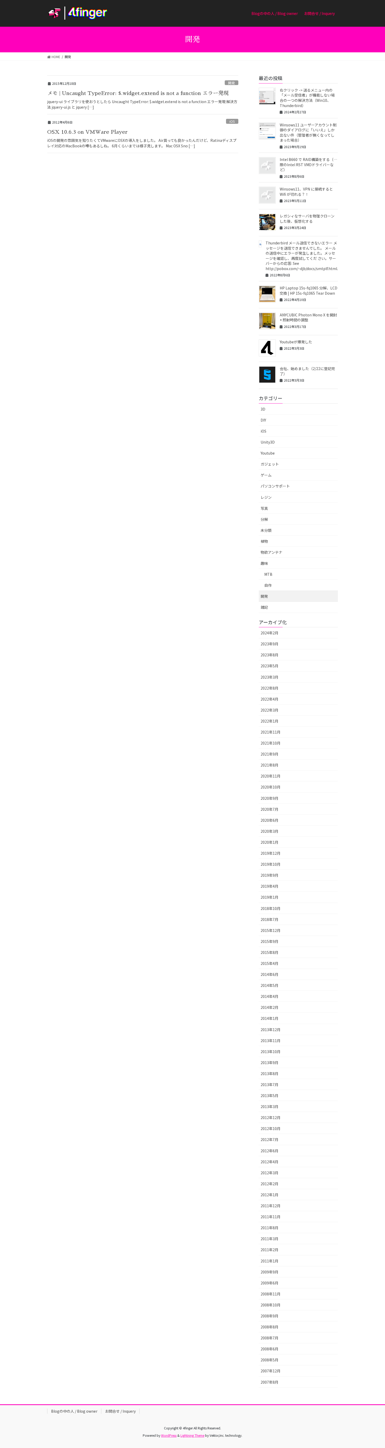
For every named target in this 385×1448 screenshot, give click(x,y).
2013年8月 (269, 1073)
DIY (263, 420)
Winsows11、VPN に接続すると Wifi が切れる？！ (306, 191)
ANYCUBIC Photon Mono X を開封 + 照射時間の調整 (308, 317)
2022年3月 (269, 710)
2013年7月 (269, 1084)
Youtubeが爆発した (296, 341)
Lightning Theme (192, 1435)
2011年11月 (270, 1216)
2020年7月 (269, 809)
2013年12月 (270, 1029)
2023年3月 (269, 677)
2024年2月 (269, 632)
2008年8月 (269, 1326)
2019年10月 (270, 864)
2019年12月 (270, 853)
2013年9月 (269, 1062)
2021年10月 (270, 743)
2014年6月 (269, 974)
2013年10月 (270, 1051)
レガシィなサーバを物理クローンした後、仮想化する (307, 218)
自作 (268, 585)
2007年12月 (270, 1370)
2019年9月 (269, 875)
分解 (264, 519)
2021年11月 (270, 732)
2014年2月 (269, 1007)
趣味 (264, 563)
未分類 (266, 530)
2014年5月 (269, 985)
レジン (266, 497)
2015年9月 (269, 941)
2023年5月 (269, 665)
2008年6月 (269, 1348)
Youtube (268, 453)
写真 (264, 508)
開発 (231, 82)
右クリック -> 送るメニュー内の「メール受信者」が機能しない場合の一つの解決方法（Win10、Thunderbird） (307, 97)
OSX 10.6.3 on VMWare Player (87, 132)
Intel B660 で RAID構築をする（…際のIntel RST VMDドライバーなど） (308, 164)
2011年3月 (269, 1238)
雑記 (264, 607)
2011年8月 (269, 1227)
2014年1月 (269, 1018)
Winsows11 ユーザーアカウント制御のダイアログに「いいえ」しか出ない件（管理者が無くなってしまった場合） (308, 132)
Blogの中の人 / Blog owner (74, 1411)
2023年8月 (269, 654)
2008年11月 (270, 1293)
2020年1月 (269, 842)
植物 (264, 541)
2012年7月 (269, 1139)
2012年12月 (270, 1117)
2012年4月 (269, 1161)
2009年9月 (269, 1271)
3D (263, 409)
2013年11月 (270, 1040)
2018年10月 (270, 908)
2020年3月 (269, 831)
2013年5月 (269, 1095)
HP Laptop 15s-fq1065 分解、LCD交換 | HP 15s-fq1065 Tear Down (308, 290)
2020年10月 (270, 787)
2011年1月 (269, 1260)
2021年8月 (269, 765)
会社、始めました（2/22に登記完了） (307, 371)
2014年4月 (269, 996)
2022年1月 (269, 721)
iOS (232, 121)
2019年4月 (269, 886)
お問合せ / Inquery (120, 1411)
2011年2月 (269, 1249)
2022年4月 (269, 699)
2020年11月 (270, 776)
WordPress (169, 1435)
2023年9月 (269, 643)
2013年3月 (269, 1106)
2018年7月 (269, 919)
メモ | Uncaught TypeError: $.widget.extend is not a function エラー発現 (138, 93)
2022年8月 (269, 688)
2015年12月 (270, 930)
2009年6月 (269, 1282)
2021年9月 (269, 754)
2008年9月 (269, 1315)
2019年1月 (269, 897)
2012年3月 (269, 1172)
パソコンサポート (275, 486)
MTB (268, 574)
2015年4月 (269, 963)
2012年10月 (270, 1128)
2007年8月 (269, 1382)
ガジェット (270, 464)
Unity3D (268, 442)
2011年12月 (270, 1205)
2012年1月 (269, 1194)
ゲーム (266, 475)
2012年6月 (269, 1150)
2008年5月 (269, 1359)
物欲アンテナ (271, 552)
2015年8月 (269, 952)
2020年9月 (269, 798)
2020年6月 (269, 820)
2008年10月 (270, 1304)
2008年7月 (269, 1337)
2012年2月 (269, 1183)
